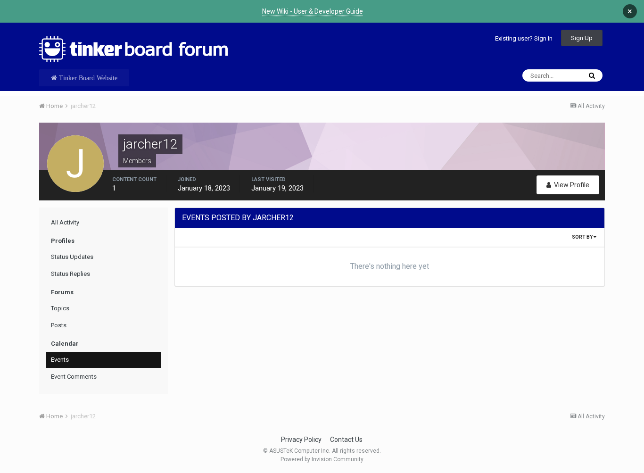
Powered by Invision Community (322, 459)
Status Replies (70, 273)
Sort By (583, 237)
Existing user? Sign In (524, 38)
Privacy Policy (301, 439)
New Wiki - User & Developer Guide (312, 11)
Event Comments (74, 376)
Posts (58, 325)
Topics (60, 308)
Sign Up (582, 37)
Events (60, 359)
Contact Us (346, 439)
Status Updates (72, 256)
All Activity (65, 222)
